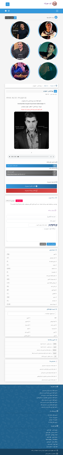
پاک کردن (43, 244)
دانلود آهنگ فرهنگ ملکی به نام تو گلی (48, 373)
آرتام (28, 328)
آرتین (54, 332)
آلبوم (55, 254)
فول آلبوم (54, 290)
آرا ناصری (27, 321)
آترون (28, 318)
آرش (55, 336)
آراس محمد (53, 325)
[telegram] (6, 11)
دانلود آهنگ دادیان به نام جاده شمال (49, 380)
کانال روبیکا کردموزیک (30, 191)
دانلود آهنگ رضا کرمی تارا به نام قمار (43, 350)
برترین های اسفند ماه (52, 422)
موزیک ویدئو (53, 304)
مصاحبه (54, 301)
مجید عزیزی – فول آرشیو (52, 437)
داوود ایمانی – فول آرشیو (52, 430)
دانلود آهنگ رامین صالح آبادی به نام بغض (48, 369)
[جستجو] (8, 4)
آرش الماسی (26, 336)
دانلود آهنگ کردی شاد (51, 276)
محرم (54, 297)
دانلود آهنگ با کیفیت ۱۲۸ (12, 165)
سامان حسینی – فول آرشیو (51, 432)
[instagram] (9, 11)
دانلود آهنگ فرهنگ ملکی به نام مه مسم (48, 402)
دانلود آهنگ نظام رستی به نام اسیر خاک (49, 405)
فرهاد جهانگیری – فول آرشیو (51, 435)
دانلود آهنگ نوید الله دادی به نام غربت (49, 407)
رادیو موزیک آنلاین (52, 279)
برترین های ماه (52, 261)
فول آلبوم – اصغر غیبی (52, 444)
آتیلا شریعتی (53, 321)
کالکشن (54, 293)
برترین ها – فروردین (53, 420)
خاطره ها (54, 272)
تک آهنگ (54, 268)
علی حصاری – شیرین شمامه (47, 356)
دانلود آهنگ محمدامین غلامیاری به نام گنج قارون (46, 376)
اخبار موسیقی (53, 258)
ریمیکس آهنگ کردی (51, 283)
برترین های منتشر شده (52, 415)
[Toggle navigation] (57, 11)
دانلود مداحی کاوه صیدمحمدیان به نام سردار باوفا (41, 353)
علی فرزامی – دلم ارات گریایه (45, 344)
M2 (56, 318)
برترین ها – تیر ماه (53, 417)
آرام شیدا (54, 328)
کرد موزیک (52, 86)
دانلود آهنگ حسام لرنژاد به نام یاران (49, 365)
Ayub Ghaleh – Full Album (51, 439)
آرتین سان (27, 332)
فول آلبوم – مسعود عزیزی (51, 446)
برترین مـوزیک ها (9, 17)
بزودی (54, 265)
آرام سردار (27, 325)
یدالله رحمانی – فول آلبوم (52, 442)
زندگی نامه (53, 286)
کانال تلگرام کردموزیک (30, 186)
